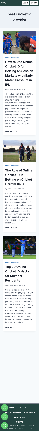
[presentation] (19, 42)
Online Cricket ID (12, 57)
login (19, 407)
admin (9, 89)
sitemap (19, 422)
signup (27, 407)
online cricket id (19, 417)
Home (11, 407)
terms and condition (12, 412)
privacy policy (29, 412)
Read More (11, 131)
